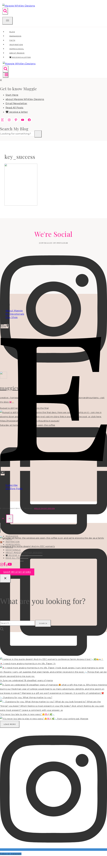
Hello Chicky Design (44, 508)
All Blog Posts (14, 488)
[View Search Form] (5, 11)
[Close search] (5, 578)
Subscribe (12, 485)
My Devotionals (15, 314)
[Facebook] (7, 326)
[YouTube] (3, 473)
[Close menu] (0, 528)
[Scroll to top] (3, 518)
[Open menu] (5, 75)
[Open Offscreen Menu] (7, 21)
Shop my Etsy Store (17, 572)
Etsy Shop (12, 317)
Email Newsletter (16, 103)
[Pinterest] (5, 326)
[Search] (38, 133)
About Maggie (14, 310)
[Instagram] (2, 326)
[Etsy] (54, 469)
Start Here (12, 94)
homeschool (13, 544)
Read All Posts (14, 107)
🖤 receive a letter (20, 57)
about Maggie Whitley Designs (25, 99)
